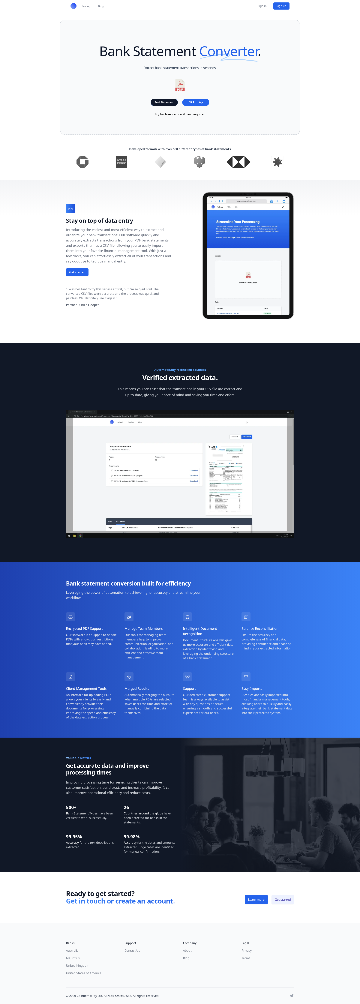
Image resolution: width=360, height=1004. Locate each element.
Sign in (262, 6)
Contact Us (132, 951)
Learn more (256, 900)
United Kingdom (77, 966)
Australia (72, 951)
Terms (246, 958)
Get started (77, 272)
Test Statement (164, 102)
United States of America (83, 973)
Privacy (247, 951)
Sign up (281, 6)
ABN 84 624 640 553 (117, 996)
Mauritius (73, 958)
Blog (186, 958)
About (187, 951)
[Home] (73, 6)
